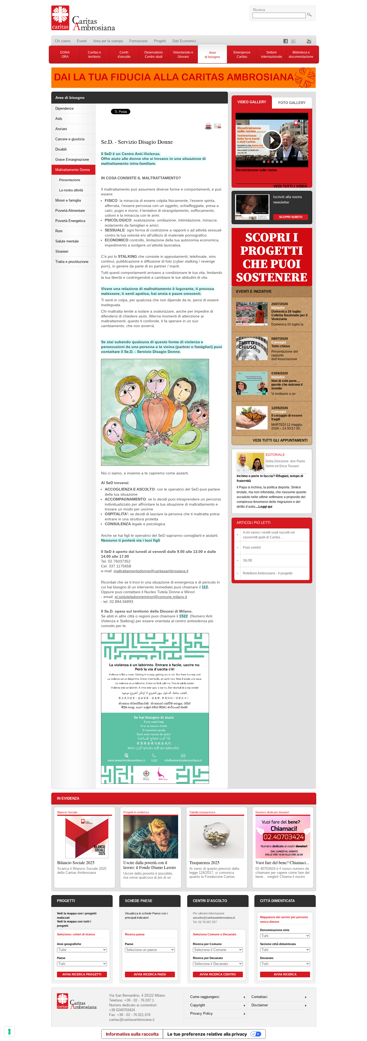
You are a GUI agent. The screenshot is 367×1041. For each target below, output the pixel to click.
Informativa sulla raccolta (132, 1034)
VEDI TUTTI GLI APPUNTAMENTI (280, 440)
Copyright (197, 1005)
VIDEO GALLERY (252, 102)
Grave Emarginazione (72, 160)
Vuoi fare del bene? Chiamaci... (282, 862)
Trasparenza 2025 (204, 862)
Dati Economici (184, 41)
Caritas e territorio (94, 55)
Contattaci (259, 997)
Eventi (82, 41)
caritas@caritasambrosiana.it (131, 1020)
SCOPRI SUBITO (291, 217)
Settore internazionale (271, 55)
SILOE (247, 560)
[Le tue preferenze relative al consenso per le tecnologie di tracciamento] (9, 1031)
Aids (58, 119)
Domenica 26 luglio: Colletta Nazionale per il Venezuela (289, 315)
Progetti (160, 41)
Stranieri (61, 251)
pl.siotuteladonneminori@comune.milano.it (151, 597)
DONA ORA (65, 55)
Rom (59, 231)
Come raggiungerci (204, 997)
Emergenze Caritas (241, 55)
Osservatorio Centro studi (153, 55)
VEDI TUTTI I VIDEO (290, 186)
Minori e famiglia (68, 200)
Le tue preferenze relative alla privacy (207, 1034)
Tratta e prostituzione (71, 262)
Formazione (138, 41)
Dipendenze (64, 108)
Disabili (61, 149)
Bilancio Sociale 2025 (76, 862)
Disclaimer (259, 1005)
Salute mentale (67, 241)
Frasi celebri (252, 547)
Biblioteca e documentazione (301, 55)
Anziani (61, 129)
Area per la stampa (108, 41)
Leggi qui (265, 507)
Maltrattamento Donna (72, 170)
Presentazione (69, 180)
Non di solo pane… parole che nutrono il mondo (287, 384)
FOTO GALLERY (292, 103)
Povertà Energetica (70, 221)
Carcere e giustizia (69, 139)
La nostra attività (71, 190)
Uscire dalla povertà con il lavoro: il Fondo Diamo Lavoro (149, 865)
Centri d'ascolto (124, 55)
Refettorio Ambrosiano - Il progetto (268, 573)
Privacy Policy (201, 1013)
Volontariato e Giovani (183, 55)
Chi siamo (62, 41)
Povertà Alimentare (70, 211)
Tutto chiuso (280, 346)
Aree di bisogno (212, 55)
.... (256, 507)
